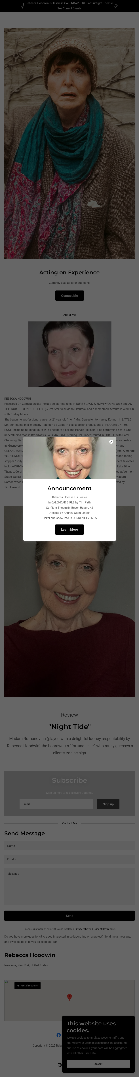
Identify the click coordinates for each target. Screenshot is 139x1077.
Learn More (69, 529)
